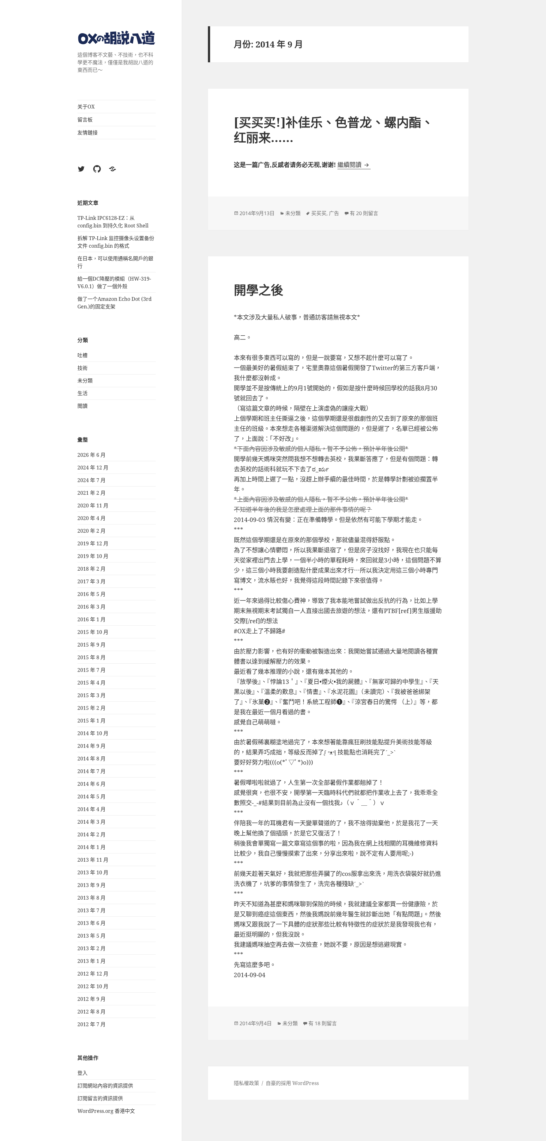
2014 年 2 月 (91, 834)
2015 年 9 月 (91, 644)
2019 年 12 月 (92, 543)
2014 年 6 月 (91, 783)
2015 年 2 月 (91, 707)
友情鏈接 (87, 132)
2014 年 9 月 (91, 745)
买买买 (318, 213)
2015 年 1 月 (91, 720)
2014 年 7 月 (91, 771)
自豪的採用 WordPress (292, 1083)
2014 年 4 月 (91, 809)
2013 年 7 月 (91, 910)
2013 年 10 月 (92, 872)
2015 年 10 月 (92, 632)
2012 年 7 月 (91, 1024)
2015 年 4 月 (91, 682)
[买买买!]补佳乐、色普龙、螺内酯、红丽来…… (334, 130)
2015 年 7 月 (91, 670)
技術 (82, 367)
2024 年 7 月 (91, 480)
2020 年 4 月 (91, 518)
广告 (334, 213)
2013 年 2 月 (91, 948)
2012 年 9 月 (91, 998)
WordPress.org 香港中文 (106, 1110)
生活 (82, 393)
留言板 (85, 119)
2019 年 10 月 (92, 556)
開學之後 (258, 289)
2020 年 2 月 (91, 530)
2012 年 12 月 (92, 973)
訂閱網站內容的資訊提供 (105, 1085)
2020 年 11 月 (92, 505)
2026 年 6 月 (91, 454)
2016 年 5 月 (91, 594)
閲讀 (82, 405)
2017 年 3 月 (91, 581)
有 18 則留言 (322, 1023)
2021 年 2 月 (91, 492)
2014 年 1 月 (91, 847)
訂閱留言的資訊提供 (100, 1098)
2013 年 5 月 (91, 935)
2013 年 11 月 (92, 859)
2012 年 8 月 (91, 1011)
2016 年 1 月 (91, 619)
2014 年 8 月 (91, 758)
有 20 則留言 (364, 213)
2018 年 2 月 (91, 568)
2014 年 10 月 (92, 733)
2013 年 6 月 (91, 923)
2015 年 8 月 (91, 657)
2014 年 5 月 (91, 796)
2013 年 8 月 (91, 897)
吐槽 (82, 355)
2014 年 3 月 (91, 821)
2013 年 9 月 (91, 885)
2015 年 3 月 (91, 695)
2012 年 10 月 (92, 986)
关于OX (86, 106)
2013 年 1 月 (91, 961)
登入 (82, 1073)
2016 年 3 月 (91, 606)
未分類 (85, 380)
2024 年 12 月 (92, 467)
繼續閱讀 (354, 165)
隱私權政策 (246, 1083)
